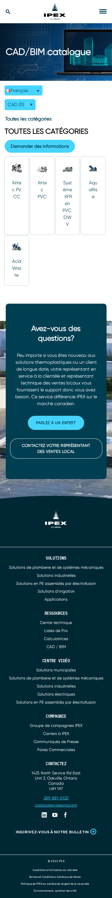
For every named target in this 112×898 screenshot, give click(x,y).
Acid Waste (16, 268)
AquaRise (93, 189)
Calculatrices (56, 638)
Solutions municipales (56, 670)
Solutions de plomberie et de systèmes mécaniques (56, 567)
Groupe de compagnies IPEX (56, 725)
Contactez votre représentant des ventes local (56, 448)
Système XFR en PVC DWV (68, 203)
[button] (24, 90)
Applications (56, 599)
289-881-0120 (56, 798)
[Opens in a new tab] (44, 814)
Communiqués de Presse (56, 741)
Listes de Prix (56, 630)
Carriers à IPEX (56, 733)
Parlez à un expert (56, 422)
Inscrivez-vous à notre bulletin (52, 832)
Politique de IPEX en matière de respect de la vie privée (55, 884)
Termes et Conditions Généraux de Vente (55, 877)
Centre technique (56, 622)
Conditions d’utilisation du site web (54, 870)
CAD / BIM (56, 646)
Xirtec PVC (42, 189)
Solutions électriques (56, 694)
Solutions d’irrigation (56, 591)
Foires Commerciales (56, 749)
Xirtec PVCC (16, 189)
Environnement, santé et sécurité (55, 891)
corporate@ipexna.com (56, 805)
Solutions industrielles (56, 575)
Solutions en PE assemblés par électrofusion (56, 583)
